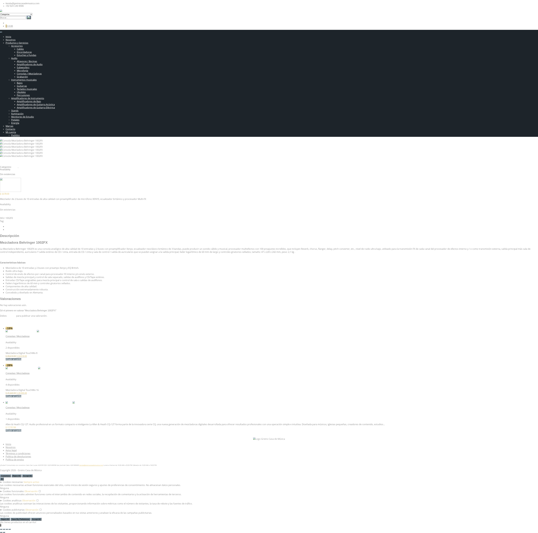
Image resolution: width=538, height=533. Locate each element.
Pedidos (15, 135)
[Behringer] (10, 191)
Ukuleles (21, 92)
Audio (14, 58)
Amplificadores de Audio (30, 64)
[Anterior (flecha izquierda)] (1, 532)
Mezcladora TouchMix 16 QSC (21, 376)
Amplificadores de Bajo (29, 101)
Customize (5, 476)
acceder (11, 315)
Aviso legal (11, 450)
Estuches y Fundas (26, 55)
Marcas (9, 126)
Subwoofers (23, 67)
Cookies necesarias (13, 482)
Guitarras (22, 86)
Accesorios (17, 45)
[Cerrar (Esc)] (9, 529)
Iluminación (17, 113)
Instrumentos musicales (24, 79)
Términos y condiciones (18, 453)
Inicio (8, 36)
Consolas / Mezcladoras (29, 73)
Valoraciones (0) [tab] (14, 229)
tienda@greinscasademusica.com (91, 465)
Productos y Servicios (17, 42)
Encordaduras (24, 52)
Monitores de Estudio (22, 116)
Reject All (16, 476)
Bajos (20, 82)
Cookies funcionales (13, 491)
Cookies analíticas (12, 500)
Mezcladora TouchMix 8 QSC (20, 339)
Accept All (27, 476)
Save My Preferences (20, 519)
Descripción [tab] (12, 226)
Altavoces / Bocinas (27, 61)
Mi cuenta (11, 132)
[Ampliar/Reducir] (1, 529)
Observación (31, 491)
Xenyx (8, 221)
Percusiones (23, 95)
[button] (13, 359)
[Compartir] (7, 529)
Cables (20, 49)
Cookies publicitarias (14, 509)
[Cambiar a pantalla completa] (4, 529)
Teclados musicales (27, 89)
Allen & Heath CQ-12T (17, 410)
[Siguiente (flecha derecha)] (4, 532)
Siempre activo (31, 482)
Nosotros (11, 39)
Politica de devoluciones (18, 456)
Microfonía (22, 70)
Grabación (22, 76)
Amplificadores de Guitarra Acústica (36, 104)
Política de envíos (15, 459)
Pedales (15, 119)
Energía (15, 122)
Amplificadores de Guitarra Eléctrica (36, 107)
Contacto (10, 129)
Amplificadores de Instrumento (27, 98)
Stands (14, 110)
